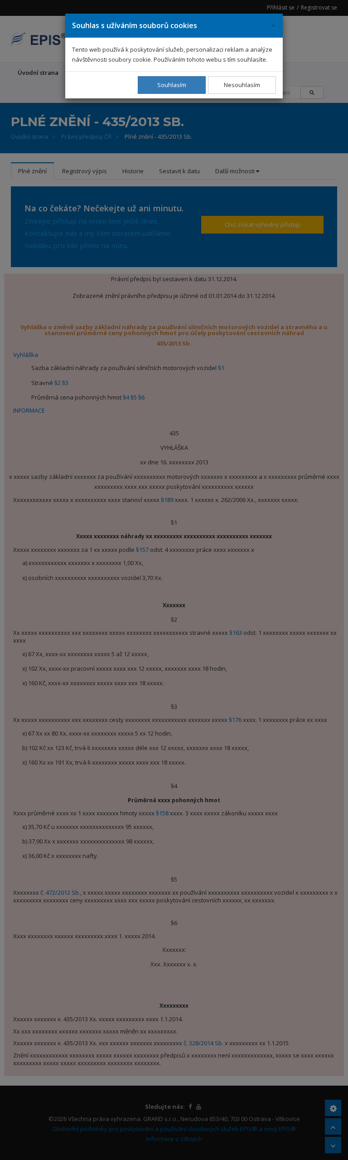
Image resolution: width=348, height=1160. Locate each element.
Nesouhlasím (242, 85)
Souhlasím (171, 85)
